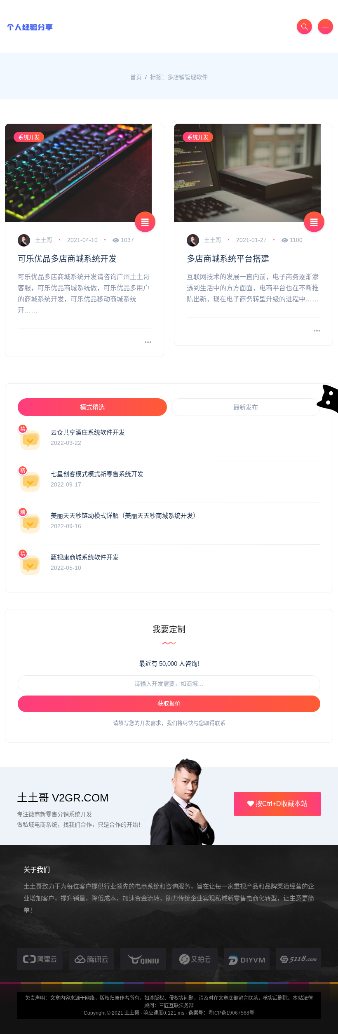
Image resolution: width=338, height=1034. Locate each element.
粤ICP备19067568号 (231, 1013)
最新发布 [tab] (245, 407)
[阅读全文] (148, 342)
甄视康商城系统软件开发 (85, 557)
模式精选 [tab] (92, 407)
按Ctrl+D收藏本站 (280, 803)
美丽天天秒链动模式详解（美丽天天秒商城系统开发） (125, 515)
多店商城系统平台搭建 (228, 258)
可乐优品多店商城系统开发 (67, 258)
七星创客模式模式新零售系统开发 (97, 473)
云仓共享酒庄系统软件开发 (88, 432)
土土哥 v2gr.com (63, 798)
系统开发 (29, 137)
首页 (136, 77)
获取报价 (169, 703)
